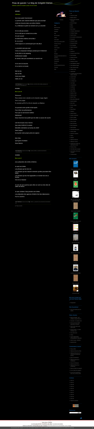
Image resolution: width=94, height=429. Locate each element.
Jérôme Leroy (73, 69)
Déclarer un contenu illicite (27, 425)
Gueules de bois (57, 43)
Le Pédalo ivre (73, 80)
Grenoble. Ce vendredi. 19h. (76, 320)
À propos (61, 19)
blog (70, 425)
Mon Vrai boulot (75, 283)
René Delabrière (73, 125)
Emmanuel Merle (73, 43)
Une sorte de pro (73, 332)
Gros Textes (72, 59)
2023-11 (72, 392)
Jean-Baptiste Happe (74, 65)
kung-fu (55, 49)
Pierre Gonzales (73, 119)
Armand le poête (73, 15)
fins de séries (57, 35)
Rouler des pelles (75, 189)
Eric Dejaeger (73, 45)
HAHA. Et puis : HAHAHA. (75, 340)
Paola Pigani (73, 109)
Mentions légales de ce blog (38, 425)
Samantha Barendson (74, 129)
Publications (56, 59)
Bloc (75, 348)
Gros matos (56, 39)
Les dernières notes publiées (47, 423)
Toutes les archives (74, 400)
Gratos (55, 37)
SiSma (71, 135)
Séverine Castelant (74, 133)
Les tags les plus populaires (58, 423)
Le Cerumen (72, 78)
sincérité (35, 84)
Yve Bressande (73, 154)
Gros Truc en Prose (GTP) (59, 41)
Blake (71, 24)
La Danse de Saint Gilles (76, 273)
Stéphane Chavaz (74, 141)
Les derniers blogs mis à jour (36, 423)
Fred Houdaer (73, 55)
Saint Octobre (73, 127)
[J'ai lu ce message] (92, 427)
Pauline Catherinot (74, 115)
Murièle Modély (73, 101)
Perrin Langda (73, 117)
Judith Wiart (72, 71)
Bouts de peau (57, 27)
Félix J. (71, 49)
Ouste (71, 107)
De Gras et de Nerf (75, 242)
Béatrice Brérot (73, 17)
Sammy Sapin (73, 131)
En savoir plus (71, 427)
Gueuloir (56, 45)
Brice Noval (72, 29)
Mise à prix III (18, 91)
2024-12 (72, 380)
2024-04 (72, 386)
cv (37, 150)
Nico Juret (72, 103)
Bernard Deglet (73, 22)
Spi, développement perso (59, 65)
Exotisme (56, 31)
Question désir (73, 342)
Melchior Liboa (73, 95)
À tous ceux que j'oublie (75, 169)
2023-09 (72, 396)
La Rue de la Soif (75, 293)
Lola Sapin (72, 82)
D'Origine (76, 262)
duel (39, 150)
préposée (36, 201)
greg (71, 357)
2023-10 (72, 394)
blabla (41, 84)
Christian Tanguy (73, 33)
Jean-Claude (56, 47)
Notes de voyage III (78, 368)
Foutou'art (72, 51)
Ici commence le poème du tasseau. (75, 354)
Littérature (17, 14)
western (32, 150)
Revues (55, 63)
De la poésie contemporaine (76, 37)
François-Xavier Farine (75, 53)
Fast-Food (76, 232)
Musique (56, 53)
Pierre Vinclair (73, 121)
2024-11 (72, 382)
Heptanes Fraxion (74, 61)
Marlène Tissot (73, 93)
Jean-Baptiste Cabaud (74, 63)
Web (55, 69)
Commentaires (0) (23, 85)
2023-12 (72, 390)
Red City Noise (73, 123)
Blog (55, 25)
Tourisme (56, 67)
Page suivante (19, 205)
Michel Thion (73, 97)
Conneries (56, 29)
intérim (38, 84)
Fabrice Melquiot (73, 47)
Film (55, 33)
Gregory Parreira (73, 57)
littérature (31, 84)
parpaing (44, 84)
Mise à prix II (18, 158)
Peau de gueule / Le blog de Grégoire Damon (32, 3)
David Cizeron (73, 35)
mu (71, 370)
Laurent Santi (73, 76)
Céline (71, 334)
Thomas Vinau (73, 146)
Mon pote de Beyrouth (74, 99)
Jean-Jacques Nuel (74, 67)
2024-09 (72, 384)
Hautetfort (50, 422)
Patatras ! (72, 111)
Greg (71, 348)
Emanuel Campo (73, 41)
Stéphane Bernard (74, 139)
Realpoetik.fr (73, 302)
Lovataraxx (72, 86)
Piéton (75, 179)
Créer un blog (44, 422)
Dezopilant (72, 39)
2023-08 (72, 398)
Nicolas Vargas (73, 105)
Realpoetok (56, 61)
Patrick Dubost (73, 113)
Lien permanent (43, 150)
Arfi (71, 13)
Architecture (76, 357)
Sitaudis (72, 137)
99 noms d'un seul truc (75, 252)
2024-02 (72, 388)
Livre (55, 51)
